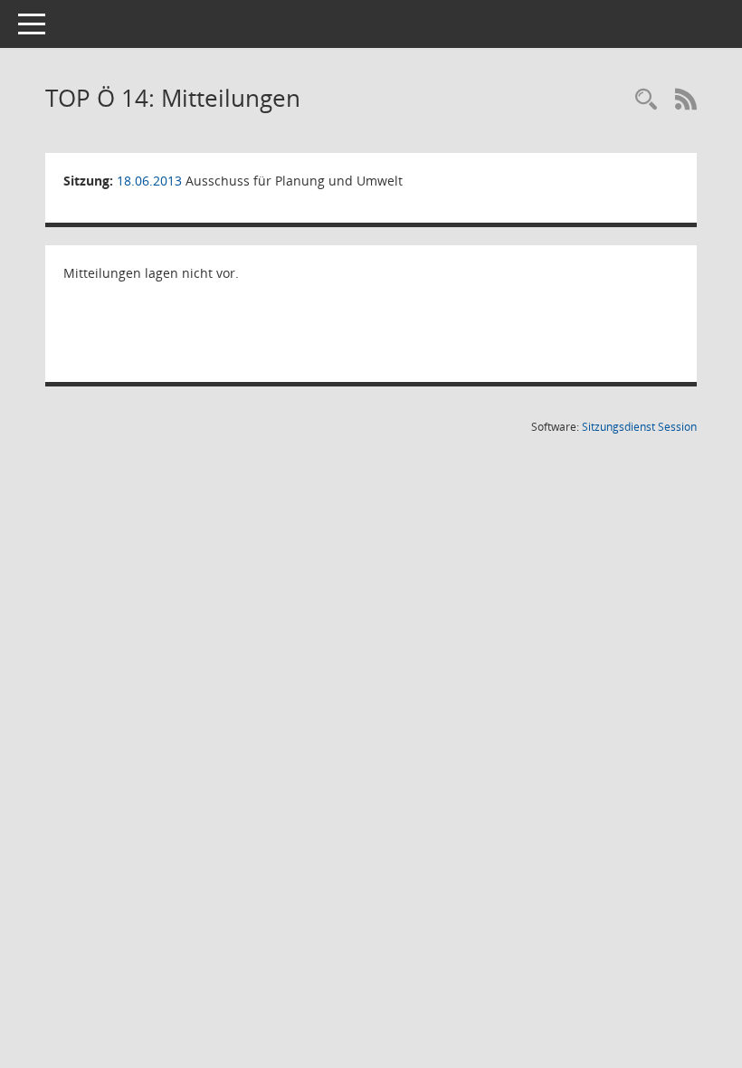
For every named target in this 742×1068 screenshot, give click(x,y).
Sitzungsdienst (639, 426)
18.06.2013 (149, 180)
